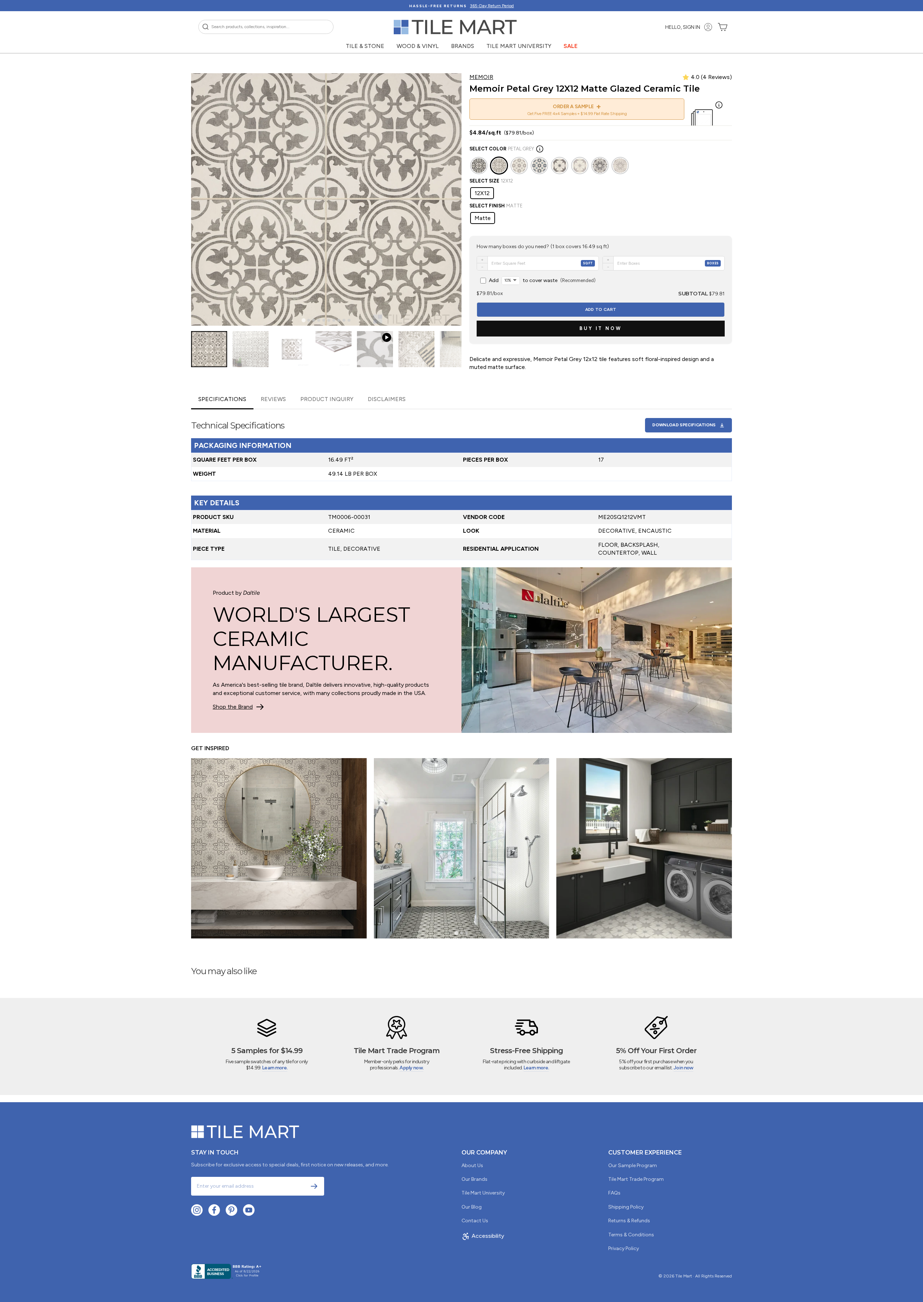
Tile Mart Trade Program (636, 1179)
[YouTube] (249, 1210)
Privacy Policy (623, 1248)
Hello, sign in (682, 27)
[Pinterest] (231, 1210)
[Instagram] (197, 1210)
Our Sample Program (632, 1165)
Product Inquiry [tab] (326, 399)
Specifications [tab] (222, 399)
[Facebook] (214, 1210)
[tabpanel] (461, 484)
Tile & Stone (365, 46)
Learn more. (274, 1068)
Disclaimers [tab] (387, 399)
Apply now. (411, 1068)
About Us (472, 1165)
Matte (482, 218)
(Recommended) (542, 280)
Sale (571, 46)
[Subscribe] (314, 1186)
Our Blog (472, 1207)
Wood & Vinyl (418, 46)
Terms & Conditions (631, 1235)
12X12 (482, 193)
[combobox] (266, 27)
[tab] (303, 320)
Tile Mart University (518, 46)
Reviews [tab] (273, 399)
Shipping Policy (626, 1207)
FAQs (614, 1193)
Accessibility (488, 1235)
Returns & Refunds (629, 1221)
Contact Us (475, 1221)
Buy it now (600, 328)
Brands (462, 46)
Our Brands (474, 1179)
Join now (683, 1068)
